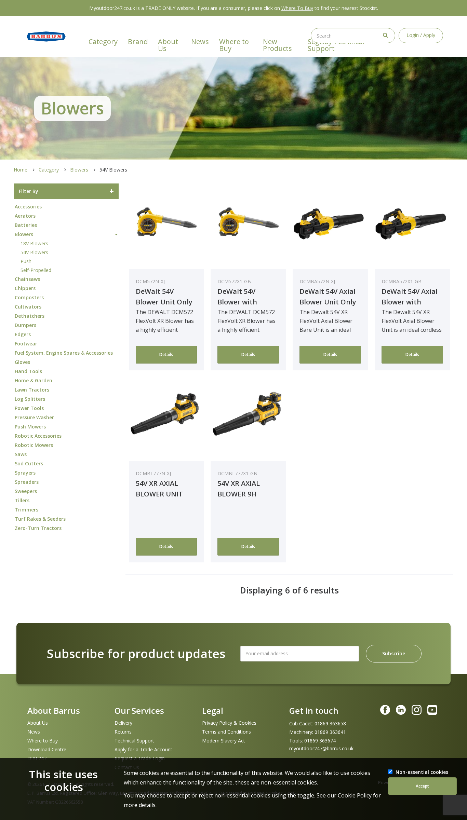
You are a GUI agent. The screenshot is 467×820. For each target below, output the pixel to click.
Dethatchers (29, 316)
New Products (277, 45)
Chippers (25, 288)
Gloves (22, 362)
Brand (138, 41)
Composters (29, 297)
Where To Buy (297, 8)
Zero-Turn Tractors (38, 528)
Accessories (28, 206)
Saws (21, 454)
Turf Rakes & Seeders (40, 519)
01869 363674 (320, 740)
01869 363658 (330, 723)
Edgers (23, 334)
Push (26, 261)
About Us (168, 45)
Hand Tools (28, 371)
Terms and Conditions (226, 731)
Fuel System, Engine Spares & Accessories (64, 353)
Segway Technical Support (336, 45)
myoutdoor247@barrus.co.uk (321, 748)
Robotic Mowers (34, 445)
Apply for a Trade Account (143, 749)
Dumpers (25, 325)
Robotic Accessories (38, 436)
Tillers (22, 500)
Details (166, 354)
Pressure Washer (34, 417)
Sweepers (26, 491)
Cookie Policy (355, 795)
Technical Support (134, 740)
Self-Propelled (36, 270)
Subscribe (393, 653)
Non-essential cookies (422, 772)
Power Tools (29, 408)
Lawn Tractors (32, 389)
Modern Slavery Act (223, 740)
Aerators (25, 216)
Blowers (79, 169)
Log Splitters (30, 399)
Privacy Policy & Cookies (229, 723)
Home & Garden (33, 380)
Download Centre (46, 749)
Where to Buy (234, 45)
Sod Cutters (29, 463)
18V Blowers (34, 243)
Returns (123, 731)
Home (20, 169)
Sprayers (25, 472)
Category (103, 41)
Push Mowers (30, 426)
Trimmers (26, 509)
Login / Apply (420, 35)
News (200, 41)
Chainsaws (27, 279)
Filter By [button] (28, 191)
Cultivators (28, 306)
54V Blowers (34, 252)
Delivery (123, 723)
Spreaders (27, 482)
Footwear (26, 343)
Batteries (26, 225)
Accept (422, 786)
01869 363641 (330, 732)
